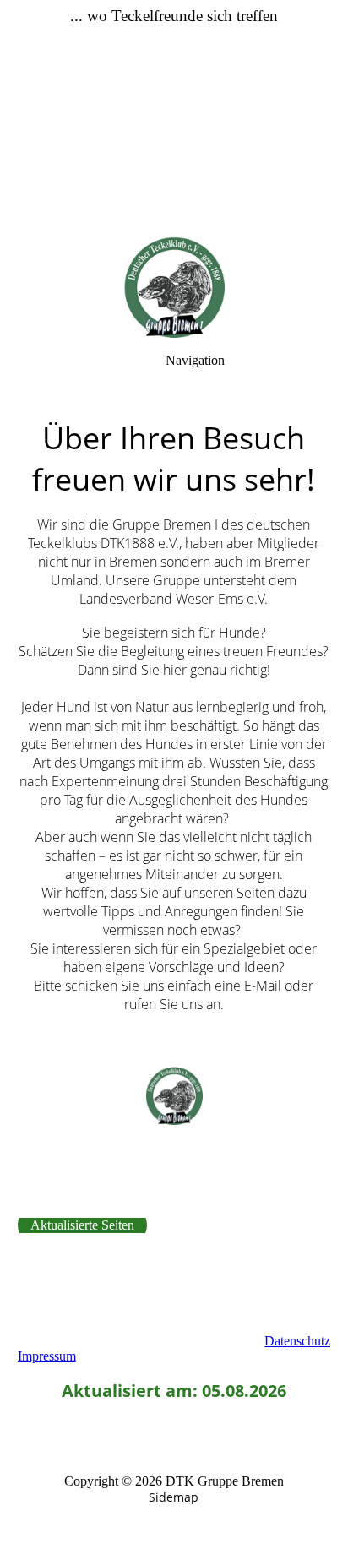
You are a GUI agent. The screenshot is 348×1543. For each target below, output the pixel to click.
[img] (174, 118)
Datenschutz (297, 1341)
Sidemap (173, 1497)
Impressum (47, 1356)
